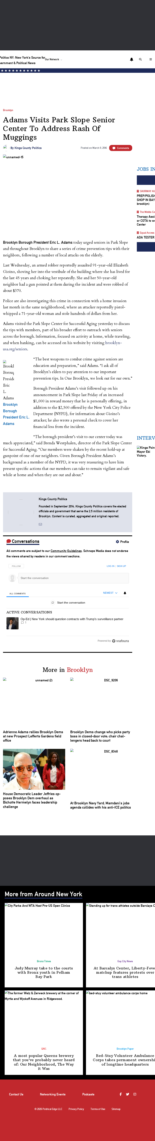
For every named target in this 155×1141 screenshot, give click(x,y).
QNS (43, 1048)
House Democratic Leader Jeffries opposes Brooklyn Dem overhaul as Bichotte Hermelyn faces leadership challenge (32, 800)
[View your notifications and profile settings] (132, 59)
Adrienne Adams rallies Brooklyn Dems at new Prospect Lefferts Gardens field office (33, 736)
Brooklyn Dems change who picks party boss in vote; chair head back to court (100, 736)
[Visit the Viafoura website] (120, 641)
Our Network (52, 59)
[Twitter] (128, 1094)
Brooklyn (8, 110)
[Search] (141, 59)
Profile (124, 542)
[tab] (17, 593)
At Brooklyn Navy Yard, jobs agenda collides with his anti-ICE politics (100, 805)
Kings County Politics (28, 148)
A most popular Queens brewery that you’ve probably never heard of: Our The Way (44, 1062)
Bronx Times (44, 961)
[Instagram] (135, 1094)
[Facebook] (121, 1094)
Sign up (121, 566)
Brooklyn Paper (125, 1048)
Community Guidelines (66, 551)
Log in (110, 566)
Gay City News (125, 961)
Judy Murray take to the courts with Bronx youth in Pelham (44, 972)
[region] (67, 602)
